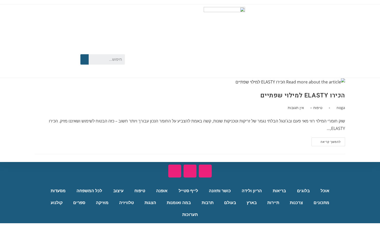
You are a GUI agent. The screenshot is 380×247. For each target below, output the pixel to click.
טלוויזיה (126, 202)
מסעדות (58, 190)
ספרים (79, 202)
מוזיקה (102, 202)
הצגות (150, 202)
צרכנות (296, 202)
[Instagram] (52, 66)
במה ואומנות (179, 202)
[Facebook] (67, 50)
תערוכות (190, 214)
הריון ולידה (252, 190)
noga (341, 107)
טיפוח (317, 107)
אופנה (162, 190)
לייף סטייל (188, 190)
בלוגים (303, 190)
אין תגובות (296, 107)
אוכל (325, 190)
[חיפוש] (84, 59)
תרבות (208, 202)
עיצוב (118, 190)
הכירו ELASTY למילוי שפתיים (302, 95)
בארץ (252, 202)
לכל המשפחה (89, 190)
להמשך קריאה (326, 140)
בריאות (279, 190)
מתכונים (321, 202)
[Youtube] (52, 50)
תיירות (273, 202)
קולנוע (57, 202)
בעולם (230, 202)
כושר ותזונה (220, 190)
